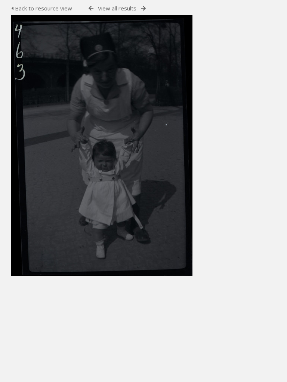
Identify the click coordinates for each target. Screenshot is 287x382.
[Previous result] (91, 8)
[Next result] (143, 8)
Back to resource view (42, 8)
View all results (117, 8)
